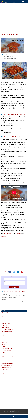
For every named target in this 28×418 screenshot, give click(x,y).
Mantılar (3, 344)
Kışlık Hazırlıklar (5, 338)
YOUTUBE (3, 236)
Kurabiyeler (4, 342)
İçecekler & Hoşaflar (6, 327)
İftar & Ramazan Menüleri (7, 329)
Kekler (2, 335)
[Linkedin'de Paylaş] (18, 272)
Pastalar (3, 346)
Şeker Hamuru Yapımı (6, 367)
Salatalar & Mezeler (5, 361)
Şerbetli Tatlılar (4, 369)
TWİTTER (11, 233)
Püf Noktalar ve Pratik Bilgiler (8, 357)
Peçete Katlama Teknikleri (7, 348)
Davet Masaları (4, 321)
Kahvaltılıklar (4, 333)
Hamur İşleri (4, 325)
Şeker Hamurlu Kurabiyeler (7, 363)
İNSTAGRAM (18, 233)
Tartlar (2, 371)
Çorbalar (3, 319)
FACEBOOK (6, 233)
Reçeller (3, 359)
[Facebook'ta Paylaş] (9, 272)
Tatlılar (2, 373)
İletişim (16, 410)
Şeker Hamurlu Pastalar (6, 365)
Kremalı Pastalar (5, 340)
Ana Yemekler (4, 312)
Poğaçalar (3, 354)
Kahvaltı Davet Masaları (6, 331)
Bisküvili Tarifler (5, 314)
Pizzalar (3, 352)
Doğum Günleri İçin (5, 323)
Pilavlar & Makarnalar (6, 350)
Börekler (3, 317)
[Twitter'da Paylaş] (13, 272)
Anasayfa (12, 410)
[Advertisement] (14, 18)
